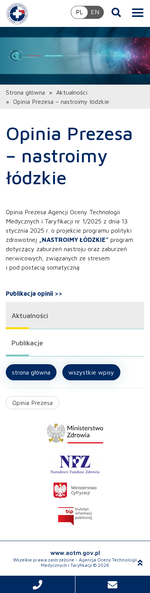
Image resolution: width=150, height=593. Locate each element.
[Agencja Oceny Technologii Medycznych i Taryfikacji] (17, 13)
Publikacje (27, 343)
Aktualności (71, 92)
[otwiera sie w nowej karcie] (75, 433)
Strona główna (25, 92)
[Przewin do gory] (140, 562)
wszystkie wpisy (91, 372)
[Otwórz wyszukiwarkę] (116, 12)
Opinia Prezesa (32, 402)
